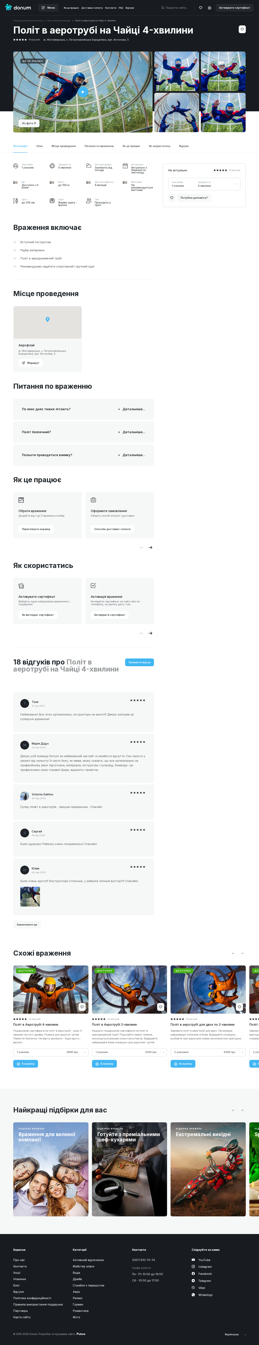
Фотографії (20, 146)
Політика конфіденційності (32, 1298)
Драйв (77, 1279)
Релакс (78, 1298)
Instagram (205, 1266)
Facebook (205, 1273)
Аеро (76, 1291)
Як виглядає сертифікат (38, 614)
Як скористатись (159, 146)
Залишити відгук (139, 662)
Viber (201, 1288)
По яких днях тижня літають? (68, 409)
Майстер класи (83, 1266)
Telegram (204, 1281)
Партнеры (20, 1310)
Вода (76, 1272)
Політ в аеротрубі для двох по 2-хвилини (203, 1024)
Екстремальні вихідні (59, 20)
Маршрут (33, 362)
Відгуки (130, 8)
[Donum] (18, 8)
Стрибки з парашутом (88, 1285)
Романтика (80, 1310)
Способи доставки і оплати (112, 529)
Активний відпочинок (88, 1260)
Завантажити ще (27, 924)
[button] (150, 547)
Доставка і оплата (92, 8)
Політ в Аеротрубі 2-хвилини (114, 1024)
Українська (232, 1334)
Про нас (19, 1260)
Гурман (78, 1304)
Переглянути (32, 1205)
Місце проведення (64, 146)
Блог (16, 1285)
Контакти (110, 8)
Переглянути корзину (36, 529)
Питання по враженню (99, 146)
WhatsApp (205, 1295)
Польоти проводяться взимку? (68, 455)
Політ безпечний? (68, 432)
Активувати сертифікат (234, 7)
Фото (76, 1317)
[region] (47, 322)
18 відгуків (34, 39)
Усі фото (29, 123)
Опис (39, 146)
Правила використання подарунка (38, 1304)
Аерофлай (26, 345)
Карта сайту (22, 1317)
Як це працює (71, 8)
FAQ (121, 8)
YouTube (204, 1260)
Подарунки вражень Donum (28, 20)
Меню (51, 7)
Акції (16, 1272)
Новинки (19, 1279)
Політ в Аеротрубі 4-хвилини (35, 1024)
